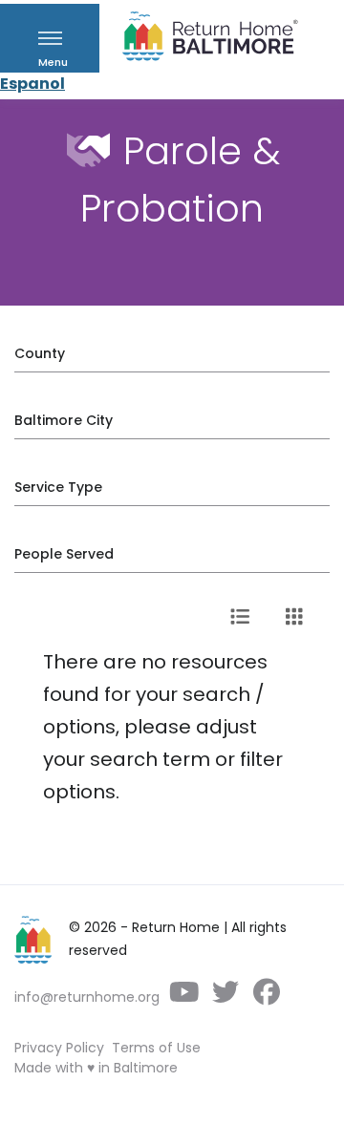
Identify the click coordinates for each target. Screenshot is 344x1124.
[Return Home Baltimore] (202, 40)
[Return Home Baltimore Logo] (34, 940)
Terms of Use (156, 1047)
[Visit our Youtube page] (184, 997)
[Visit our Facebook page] (266, 997)
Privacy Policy (59, 1047)
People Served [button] (64, 553)
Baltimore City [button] (63, 420)
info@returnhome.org (87, 997)
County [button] (39, 353)
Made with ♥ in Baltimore (96, 1067)
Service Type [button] (58, 487)
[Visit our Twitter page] (225, 997)
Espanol (32, 84)
